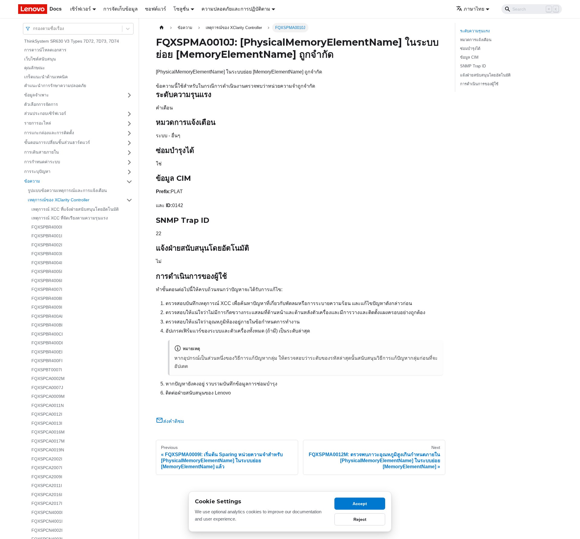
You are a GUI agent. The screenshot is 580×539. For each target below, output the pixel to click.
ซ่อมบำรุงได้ (470, 48)
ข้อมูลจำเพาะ (36, 95)
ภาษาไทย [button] (474, 8)
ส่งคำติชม (173, 421)
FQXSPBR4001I (46, 236)
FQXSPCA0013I (46, 423)
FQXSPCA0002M (48, 378)
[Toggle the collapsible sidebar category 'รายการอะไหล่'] (129, 123)
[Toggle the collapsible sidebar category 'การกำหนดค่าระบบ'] (129, 162)
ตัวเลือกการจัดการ (41, 104)
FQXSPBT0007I (46, 369)
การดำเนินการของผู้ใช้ (479, 84)
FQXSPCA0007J (47, 387)
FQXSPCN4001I (47, 521)
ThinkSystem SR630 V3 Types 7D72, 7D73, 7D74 (71, 41)
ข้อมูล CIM (469, 57)
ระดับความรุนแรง (475, 31)
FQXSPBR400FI (47, 361)
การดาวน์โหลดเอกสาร (45, 50)
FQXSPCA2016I (46, 494)
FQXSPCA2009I (46, 476)
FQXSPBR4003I (46, 254)
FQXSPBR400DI (47, 343)
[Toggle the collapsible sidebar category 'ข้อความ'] (129, 182)
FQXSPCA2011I (46, 485)
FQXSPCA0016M (48, 432)
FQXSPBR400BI (47, 325)
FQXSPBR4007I (46, 289)
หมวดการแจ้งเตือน (475, 39)
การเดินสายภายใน (41, 152)
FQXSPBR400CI (47, 334)
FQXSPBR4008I (46, 298)
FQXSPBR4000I (46, 227)
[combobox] (33, 28)
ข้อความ (32, 181)
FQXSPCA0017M (48, 441)
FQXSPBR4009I (46, 307)
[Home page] (161, 27)
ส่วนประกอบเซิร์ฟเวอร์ (45, 113)
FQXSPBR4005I (46, 271)
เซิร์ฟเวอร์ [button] (80, 8)
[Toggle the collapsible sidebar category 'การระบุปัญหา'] (129, 172)
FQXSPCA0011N (47, 405)
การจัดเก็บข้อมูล (120, 8)
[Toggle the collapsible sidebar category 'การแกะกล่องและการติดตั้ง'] (129, 133)
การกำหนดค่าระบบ (42, 162)
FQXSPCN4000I (47, 512)
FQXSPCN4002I (47, 530)
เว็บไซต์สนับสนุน (40, 59)
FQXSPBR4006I (46, 280)
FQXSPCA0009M (48, 396)
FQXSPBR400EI (47, 351)
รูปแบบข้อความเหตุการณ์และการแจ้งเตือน (67, 190)
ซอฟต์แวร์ (155, 8)
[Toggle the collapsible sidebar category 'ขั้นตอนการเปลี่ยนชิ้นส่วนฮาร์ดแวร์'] (129, 143)
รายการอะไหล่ (37, 123)
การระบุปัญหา (37, 171)
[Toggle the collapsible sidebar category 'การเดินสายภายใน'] (129, 152)
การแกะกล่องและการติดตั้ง (49, 133)
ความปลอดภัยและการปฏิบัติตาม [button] (235, 8)
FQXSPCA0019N (47, 450)
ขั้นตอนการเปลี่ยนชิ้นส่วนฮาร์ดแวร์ (57, 142)
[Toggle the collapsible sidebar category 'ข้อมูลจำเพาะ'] (129, 95)
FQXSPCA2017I (46, 503)
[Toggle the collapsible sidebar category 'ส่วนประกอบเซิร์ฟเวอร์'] (129, 114)
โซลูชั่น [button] (181, 8)
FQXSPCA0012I (46, 414)
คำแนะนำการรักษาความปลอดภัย (55, 85)
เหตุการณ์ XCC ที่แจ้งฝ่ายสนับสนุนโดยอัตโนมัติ (75, 209)
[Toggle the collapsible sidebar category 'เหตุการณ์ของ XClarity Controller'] (129, 200)
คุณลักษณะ (34, 68)
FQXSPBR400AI (47, 316)
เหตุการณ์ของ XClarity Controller (58, 199)
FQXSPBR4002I (46, 244)
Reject (359, 519)
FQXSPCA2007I (46, 468)
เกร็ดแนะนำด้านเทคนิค (46, 76)
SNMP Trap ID (473, 66)
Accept (360, 503)
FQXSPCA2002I (46, 458)
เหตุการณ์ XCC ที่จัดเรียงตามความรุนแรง (69, 218)
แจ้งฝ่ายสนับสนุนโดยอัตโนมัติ (485, 75)
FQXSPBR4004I (46, 262)
